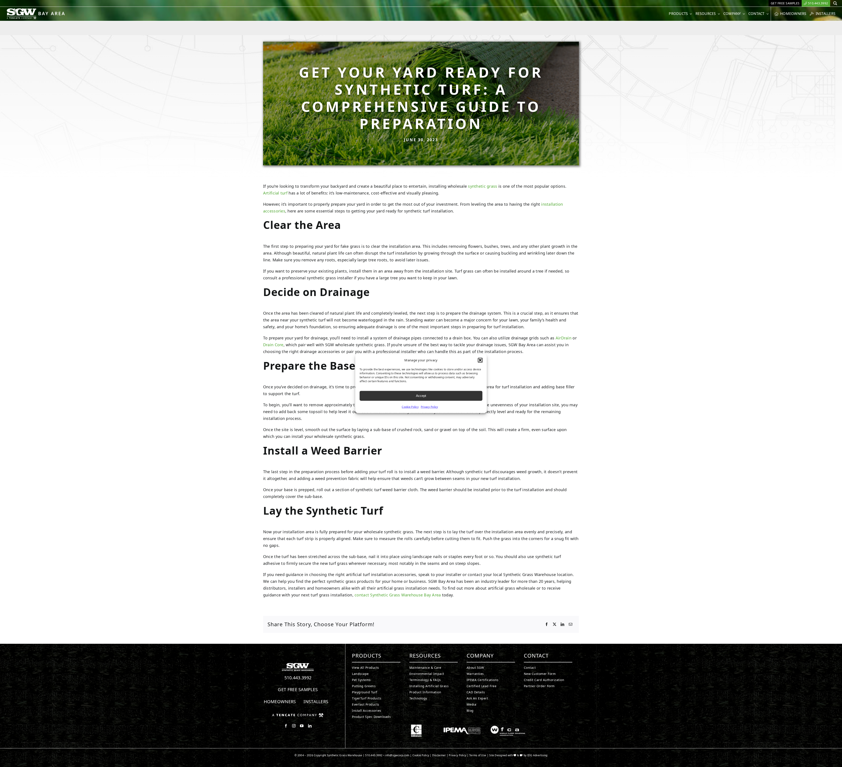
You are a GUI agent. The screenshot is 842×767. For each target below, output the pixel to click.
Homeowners (280, 702)
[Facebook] (547, 624)
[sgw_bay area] (37, 10)
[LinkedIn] (562, 624)
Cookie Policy (410, 406)
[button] (480, 360)
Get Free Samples (298, 689)
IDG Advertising (537, 755)
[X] (554, 624)
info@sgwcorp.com (397, 755)
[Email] (570, 624)
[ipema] (462, 726)
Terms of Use (477, 755)
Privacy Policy (429, 406)
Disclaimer (439, 755)
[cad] (416, 726)
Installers (315, 702)
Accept (421, 396)
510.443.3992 (298, 678)
